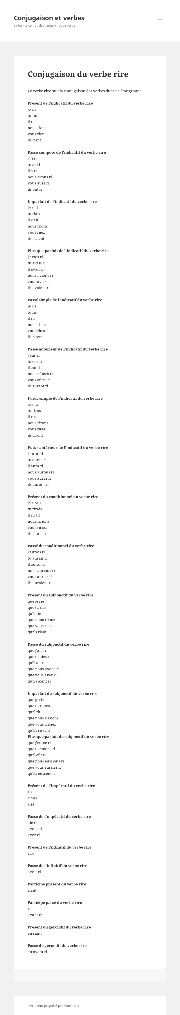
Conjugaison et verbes (49, 17)
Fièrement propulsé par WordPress (54, 1006)
